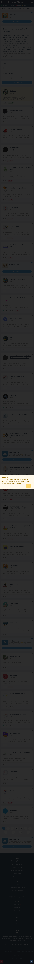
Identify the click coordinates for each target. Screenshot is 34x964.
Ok (28, 486)
